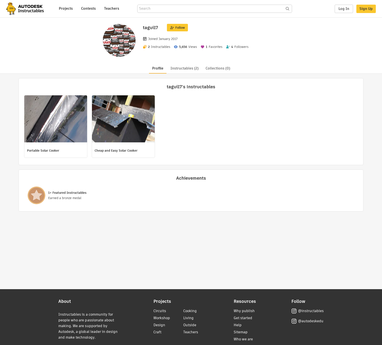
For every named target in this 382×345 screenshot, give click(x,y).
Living (188, 317)
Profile (157, 68)
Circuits (159, 310)
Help (238, 325)
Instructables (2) (184, 68)
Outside (189, 325)
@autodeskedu (310, 321)
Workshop (161, 317)
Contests (88, 8)
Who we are (243, 339)
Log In (343, 8)
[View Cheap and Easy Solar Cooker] (123, 119)
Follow (180, 27)
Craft (157, 332)
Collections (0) (218, 68)
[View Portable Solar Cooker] (55, 119)
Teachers (111, 8)
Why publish (244, 310)
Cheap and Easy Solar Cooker (116, 150)
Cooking (190, 310)
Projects (66, 8)
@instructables (311, 310)
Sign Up (366, 8)
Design (159, 325)
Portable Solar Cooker (43, 150)
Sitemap (241, 332)
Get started (243, 317)
